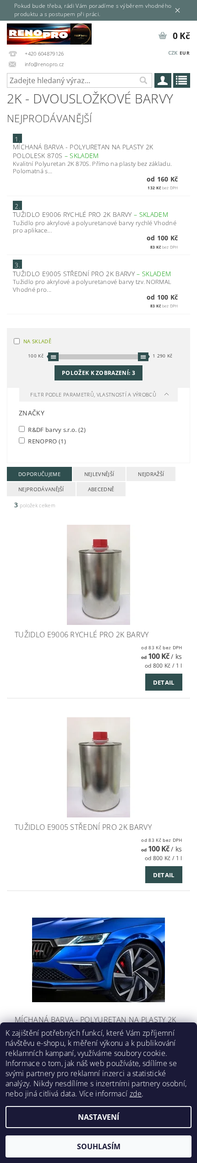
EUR (185, 53)
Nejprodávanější (41, 489)
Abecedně (101, 489)
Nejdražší (151, 474)
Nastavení (98, 1117)
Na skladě (37, 341)
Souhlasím (98, 1146)
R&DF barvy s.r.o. (56, 429)
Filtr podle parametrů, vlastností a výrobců (94, 394)
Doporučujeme (39, 474)
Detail (164, 682)
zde (136, 1094)
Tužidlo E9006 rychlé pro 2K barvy (90, 214)
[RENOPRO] (49, 33)
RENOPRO (46, 440)
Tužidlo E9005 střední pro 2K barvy (92, 273)
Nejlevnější (99, 474)
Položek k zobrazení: (98, 373)
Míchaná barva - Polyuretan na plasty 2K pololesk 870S (83, 151)
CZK (173, 52)
